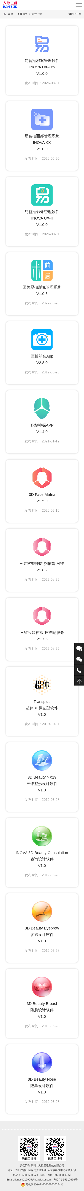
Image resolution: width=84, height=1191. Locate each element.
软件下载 (37, 13)
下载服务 (22, 13)
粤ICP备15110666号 (65, 1179)
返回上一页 (74, 13)
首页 (10, 13)
